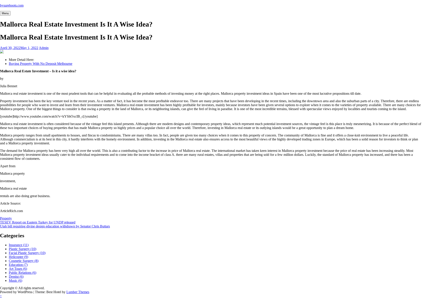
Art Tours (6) (18, 269)
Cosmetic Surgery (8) (23, 261)
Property (6, 218)
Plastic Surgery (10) (22, 249)
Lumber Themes (77, 292)
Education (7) (18, 265)
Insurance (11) (19, 245)
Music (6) (15, 280)
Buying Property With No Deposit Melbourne (40, 63)
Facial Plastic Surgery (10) (27, 253)
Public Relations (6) (22, 272)
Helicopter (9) (18, 257)
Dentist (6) (16, 276)
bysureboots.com (12, 5)
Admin (44, 48)
